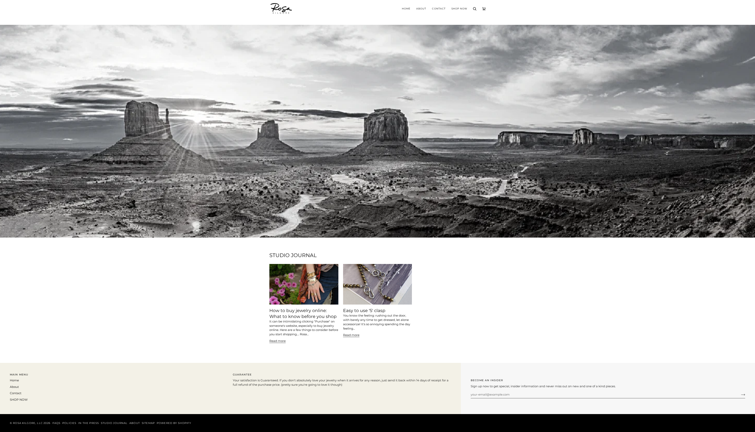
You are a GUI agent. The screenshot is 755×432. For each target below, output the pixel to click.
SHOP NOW (19, 399)
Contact (15, 393)
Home (14, 380)
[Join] (740, 394)
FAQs (56, 423)
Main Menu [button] (19, 374)
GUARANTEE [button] (242, 374)
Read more (277, 341)
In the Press (88, 423)
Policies (69, 423)
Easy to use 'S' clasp (364, 310)
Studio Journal (114, 423)
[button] (421, 9)
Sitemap (148, 423)
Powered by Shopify (174, 423)
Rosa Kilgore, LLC (28, 423)
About (14, 387)
